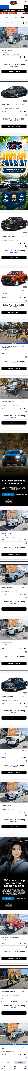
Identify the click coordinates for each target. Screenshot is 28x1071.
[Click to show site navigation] (26, 7)
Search (22, 17)
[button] (4, 7)
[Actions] (25, 50)
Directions (12, 7)
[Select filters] (23, 23)
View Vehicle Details (14, 71)
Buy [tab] (8, 1062)
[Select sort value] (26, 23)
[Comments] (26, 60)
